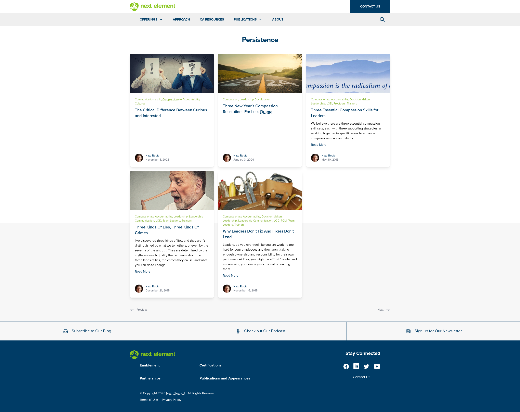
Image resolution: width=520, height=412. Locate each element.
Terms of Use (149, 400)
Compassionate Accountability (329, 99)
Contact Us (370, 6)
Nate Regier (152, 155)
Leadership (318, 103)
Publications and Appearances (224, 378)
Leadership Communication (255, 220)
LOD (329, 103)
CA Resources (212, 19)
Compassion (230, 99)
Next (381, 309)
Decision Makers (360, 99)
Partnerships (150, 378)
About (277, 19)
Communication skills (148, 99)
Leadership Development (255, 99)
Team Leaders (171, 220)
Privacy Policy (171, 400)
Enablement (150, 365)
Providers (340, 103)
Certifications (210, 365)
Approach (181, 19)
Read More (318, 145)
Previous (141, 309)
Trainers (352, 103)
